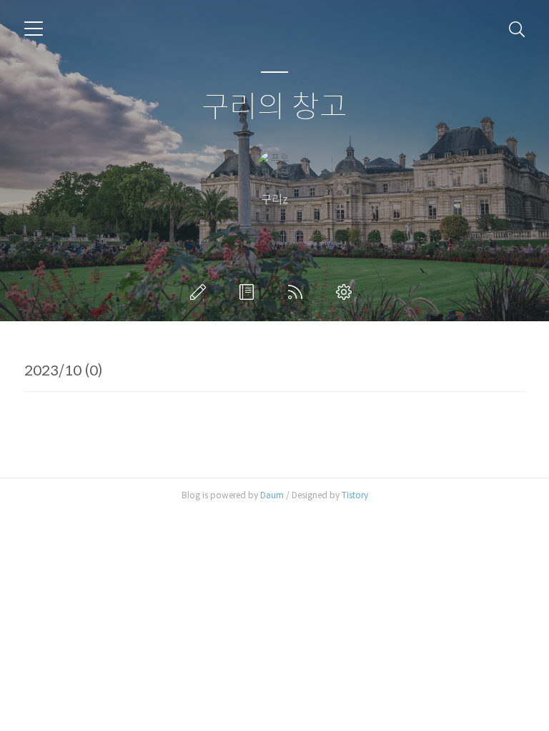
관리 (347, 292)
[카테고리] (33, 28)
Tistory (355, 495)
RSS (298, 292)
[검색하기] (517, 28)
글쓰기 (201, 292)
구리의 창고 (274, 107)
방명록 (249, 292)
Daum (272, 495)
